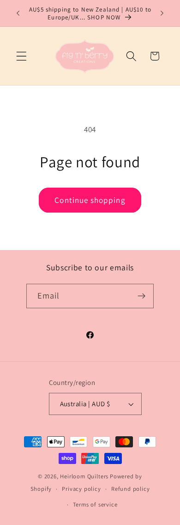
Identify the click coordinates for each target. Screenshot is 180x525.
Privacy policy (81, 489)
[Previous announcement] (18, 13)
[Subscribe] (142, 296)
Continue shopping (90, 200)
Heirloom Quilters (84, 476)
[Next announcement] (162, 13)
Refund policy (130, 489)
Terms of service (95, 504)
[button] (21, 56)
